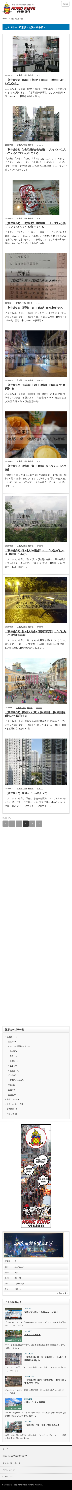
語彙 (10, 1090)
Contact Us (8, 1476)
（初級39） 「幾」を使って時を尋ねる (41, 1425)
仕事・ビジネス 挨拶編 (34, 1402)
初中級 (30, 75)
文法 (25, 75)
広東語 (19, 75)
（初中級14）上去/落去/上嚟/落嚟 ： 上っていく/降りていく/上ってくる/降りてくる (35, 225)
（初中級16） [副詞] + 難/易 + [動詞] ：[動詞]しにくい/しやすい (35, 81)
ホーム (6, 1449)
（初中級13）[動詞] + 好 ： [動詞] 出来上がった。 (35, 307)
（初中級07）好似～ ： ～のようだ (26, 793)
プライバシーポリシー (13, 1463)
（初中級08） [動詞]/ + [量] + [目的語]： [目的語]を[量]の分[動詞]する (35, 714)
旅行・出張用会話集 (18, 1046)
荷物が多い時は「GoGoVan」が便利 (40, 1312)
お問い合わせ (9, 1470)
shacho (40, 75)
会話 (10, 1041)
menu (65, 4)
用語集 (11, 1095)
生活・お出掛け (13, 1104)
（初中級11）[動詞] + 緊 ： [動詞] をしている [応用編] (35, 468)
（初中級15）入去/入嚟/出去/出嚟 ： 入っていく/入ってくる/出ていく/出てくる (35, 151)
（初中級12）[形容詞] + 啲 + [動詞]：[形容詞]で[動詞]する (35, 387)
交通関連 (10, 1109)
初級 (11, 1066)
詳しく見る (63, 1293)
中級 (11, 1056)
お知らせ (10, 1114)
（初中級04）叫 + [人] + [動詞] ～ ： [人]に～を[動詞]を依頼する (45, 1358)
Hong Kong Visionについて (15, 1456)
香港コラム (11, 1099)
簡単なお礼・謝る (32, 1334)
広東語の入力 (15, 1080)
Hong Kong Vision (20, 1485)
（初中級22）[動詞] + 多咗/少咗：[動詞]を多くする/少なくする (45, 1381)
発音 (10, 1085)
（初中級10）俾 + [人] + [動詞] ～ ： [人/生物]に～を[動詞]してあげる (34, 552)
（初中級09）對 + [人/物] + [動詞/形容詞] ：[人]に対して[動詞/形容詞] (35, 633)
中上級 (12, 1061)
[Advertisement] (35, 856)
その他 (11, 1075)
